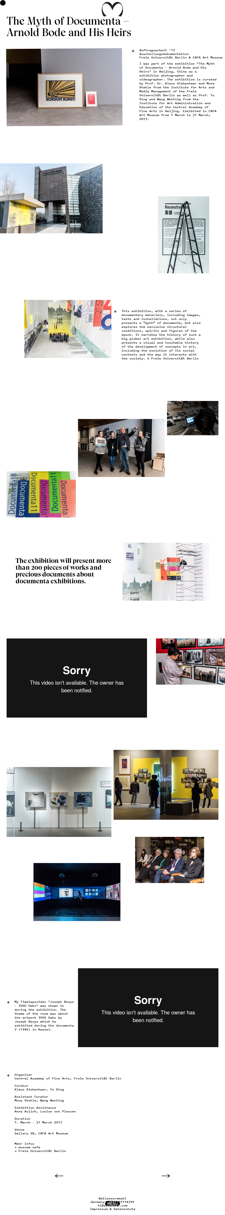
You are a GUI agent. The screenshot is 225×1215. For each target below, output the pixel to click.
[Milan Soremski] (112, 15)
